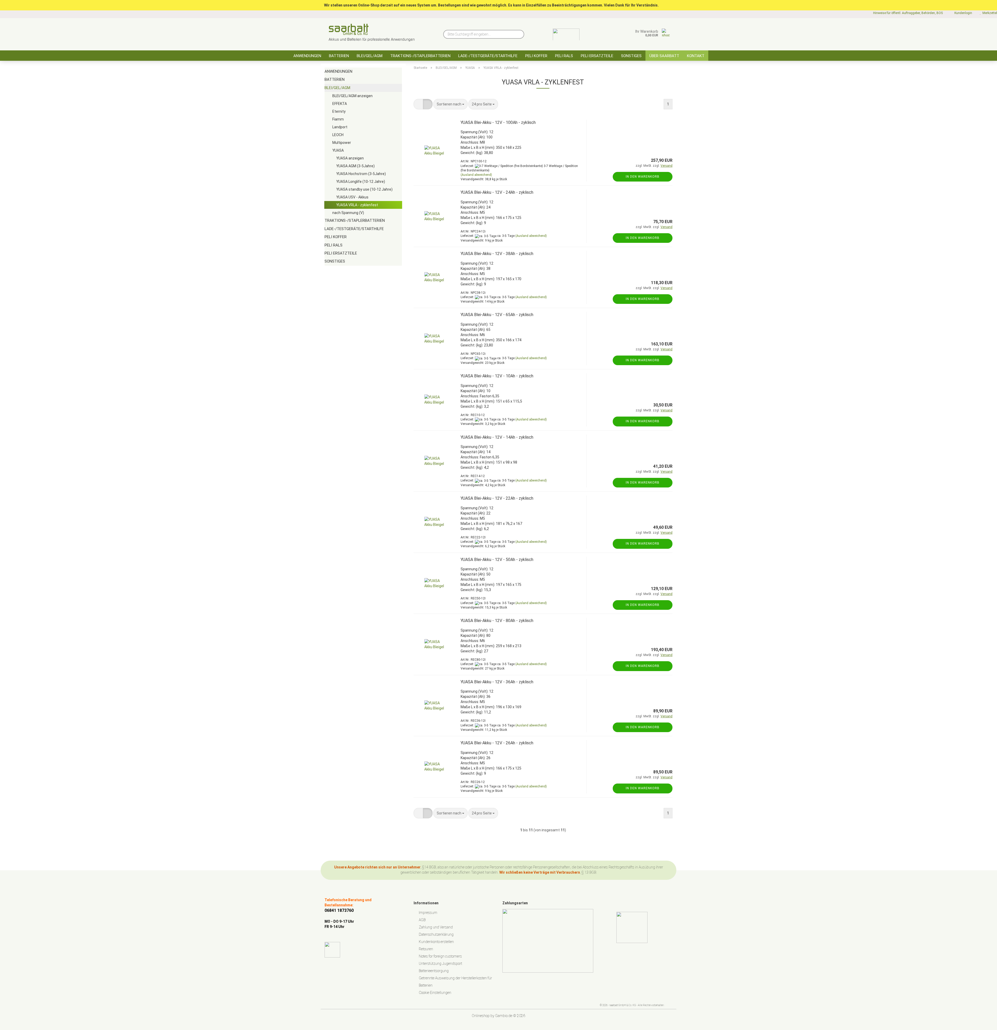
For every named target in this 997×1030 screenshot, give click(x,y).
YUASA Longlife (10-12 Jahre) (360, 181)
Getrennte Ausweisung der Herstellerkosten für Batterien (455, 981)
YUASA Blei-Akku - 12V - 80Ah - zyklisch (497, 620)
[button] (418, 104)
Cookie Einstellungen (435, 993)
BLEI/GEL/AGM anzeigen (352, 96)
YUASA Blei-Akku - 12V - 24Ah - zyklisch (497, 192)
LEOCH (337, 135)
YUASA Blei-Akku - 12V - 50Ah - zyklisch (497, 559)
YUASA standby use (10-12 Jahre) (364, 189)
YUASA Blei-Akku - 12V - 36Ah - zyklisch (497, 681)
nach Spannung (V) (348, 213)
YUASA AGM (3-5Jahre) (355, 166)
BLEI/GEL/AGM (369, 55)
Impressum (428, 913)
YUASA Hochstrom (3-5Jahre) (361, 174)
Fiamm (338, 119)
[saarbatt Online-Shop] (372, 32)
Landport (339, 127)
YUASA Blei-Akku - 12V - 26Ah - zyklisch (497, 742)
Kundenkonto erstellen (436, 942)
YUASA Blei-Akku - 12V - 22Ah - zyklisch (497, 498)
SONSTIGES (631, 55)
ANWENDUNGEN (307, 55)
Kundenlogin (962, 13)
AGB (422, 920)
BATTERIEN (339, 55)
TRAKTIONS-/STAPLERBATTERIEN (420, 55)
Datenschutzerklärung (436, 934)
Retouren (426, 949)
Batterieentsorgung (434, 971)
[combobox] (450, 104)
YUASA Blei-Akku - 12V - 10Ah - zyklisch (497, 375)
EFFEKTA (339, 104)
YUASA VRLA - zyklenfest (357, 205)
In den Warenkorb (642, 176)
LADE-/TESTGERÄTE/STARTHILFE (487, 55)
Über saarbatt (664, 55)
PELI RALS (564, 55)
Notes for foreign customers (440, 956)
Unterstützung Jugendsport (440, 963)
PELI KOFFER (536, 55)
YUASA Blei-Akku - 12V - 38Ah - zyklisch (497, 253)
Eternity (339, 111)
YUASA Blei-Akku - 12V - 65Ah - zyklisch (497, 314)
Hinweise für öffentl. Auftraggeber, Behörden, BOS (907, 13)
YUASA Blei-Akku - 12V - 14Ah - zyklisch (497, 437)
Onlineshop (481, 1016)
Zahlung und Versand (436, 927)
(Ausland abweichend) (476, 175)
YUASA (338, 150)
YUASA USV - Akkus (352, 197)
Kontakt (695, 55)
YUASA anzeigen (350, 158)
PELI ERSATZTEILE (597, 55)
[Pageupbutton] (983, 1022)
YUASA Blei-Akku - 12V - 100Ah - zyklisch (498, 122)
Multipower (341, 143)
